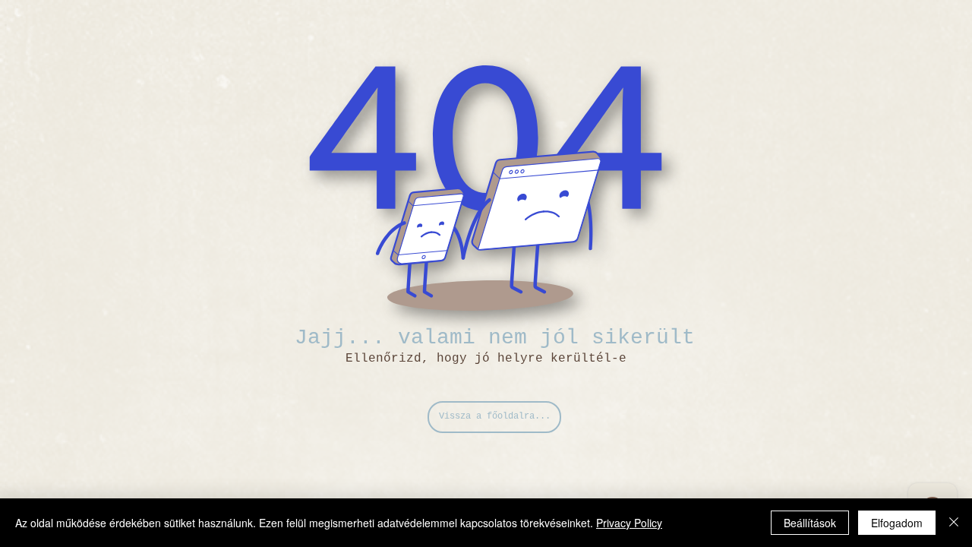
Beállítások (810, 522)
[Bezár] (954, 523)
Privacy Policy (629, 522)
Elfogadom (897, 522)
